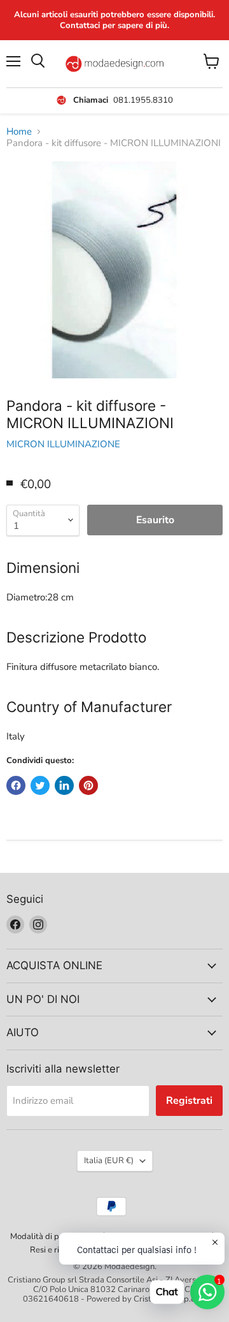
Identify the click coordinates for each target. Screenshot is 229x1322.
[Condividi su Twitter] (40, 785)
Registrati (189, 1101)
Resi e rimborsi (57, 1250)
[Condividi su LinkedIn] (64, 785)
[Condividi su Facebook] (15, 785)
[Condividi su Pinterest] (88, 785)
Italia (109, 1160)
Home (19, 131)
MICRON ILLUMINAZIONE (63, 444)
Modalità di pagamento (53, 1236)
